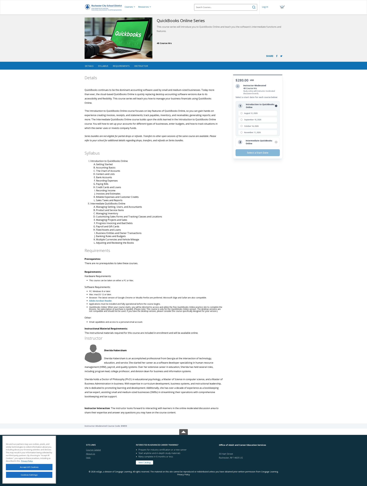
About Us (90, 453)
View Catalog (144, 462)
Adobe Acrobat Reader (100, 300)
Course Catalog (93, 449)
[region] (29, 460)
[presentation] (130, 6)
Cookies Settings (29, 475)
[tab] (109, 444)
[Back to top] (183, 431)
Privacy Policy (183, 474)
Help (88, 457)
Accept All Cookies (29, 467)
